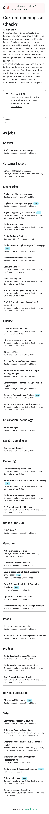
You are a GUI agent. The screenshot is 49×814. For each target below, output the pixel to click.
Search (8, 120)
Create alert (16, 106)
